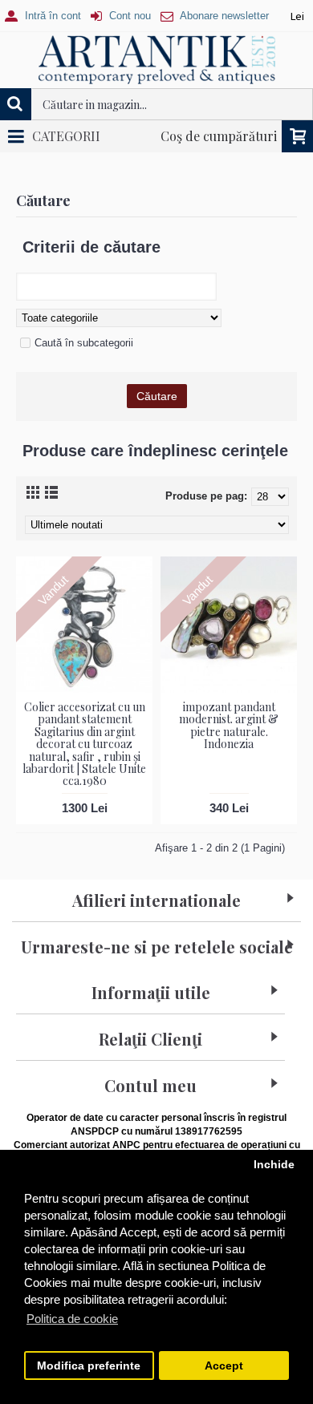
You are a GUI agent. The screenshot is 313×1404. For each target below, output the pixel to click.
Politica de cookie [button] (72, 1318)
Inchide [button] (274, 1165)
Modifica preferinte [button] (88, 1366)
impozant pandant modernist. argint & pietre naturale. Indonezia (228, 725)
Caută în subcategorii (84, 343)
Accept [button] (224, 1366)
